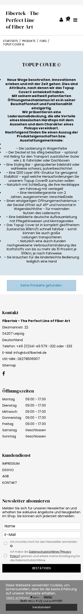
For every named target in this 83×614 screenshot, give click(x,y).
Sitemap (9, 365)
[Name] (41, 525)
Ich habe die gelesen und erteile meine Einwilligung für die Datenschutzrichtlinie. (45, 556)
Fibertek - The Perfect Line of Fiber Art (22, 20)
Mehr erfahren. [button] (18, 598)
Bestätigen (41, 568)
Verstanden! (41, 607)
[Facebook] (3, 373)
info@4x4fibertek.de (30, 352)
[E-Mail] (41, 534)
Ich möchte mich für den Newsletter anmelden (43, 542)
